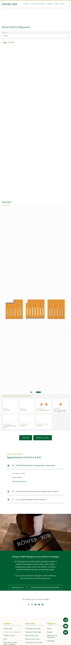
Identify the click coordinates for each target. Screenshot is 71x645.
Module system (9, 635)
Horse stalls (8, 628)
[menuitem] (26, 4)
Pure (5, 639)
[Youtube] (39, 604)
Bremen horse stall (32, 639)
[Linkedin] (42, 604)
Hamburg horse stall (32, 628)
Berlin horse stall (31, 635)
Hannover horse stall (33, 632)
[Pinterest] (35, 604)
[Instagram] (32, 604)
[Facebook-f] (28, 604)
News (49, 628)
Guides (49, 632)
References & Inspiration (52, 636)
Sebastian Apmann (19, 481)
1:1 (39, 392)
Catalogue (51, 641)
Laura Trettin (17, 477)
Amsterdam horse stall (33, 642)
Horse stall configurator (12, 632)
